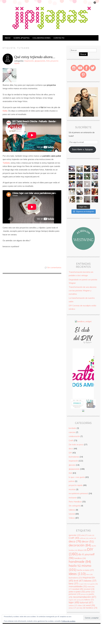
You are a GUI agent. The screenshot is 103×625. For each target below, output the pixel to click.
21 (7, 57)
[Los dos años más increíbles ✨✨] (87, 191)
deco (71, 448)
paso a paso (77, 591)
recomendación (84, 596)
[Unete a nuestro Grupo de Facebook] (83, 347)
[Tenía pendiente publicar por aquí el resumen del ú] (72, 176)
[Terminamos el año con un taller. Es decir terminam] (79, 191)
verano (73, 605)
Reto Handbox (75, 501)
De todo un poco (76, 444)
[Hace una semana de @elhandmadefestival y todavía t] (87, 169)
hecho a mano (85, 570)
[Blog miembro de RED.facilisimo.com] (83, 411)
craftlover (84, 538)
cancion (72, 432)
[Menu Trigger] (95, 3)
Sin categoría (74, 505)
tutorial (72, 514)
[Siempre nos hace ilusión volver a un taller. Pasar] (95, 184)
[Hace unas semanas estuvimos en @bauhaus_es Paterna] (72, 169)
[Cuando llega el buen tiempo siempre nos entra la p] (79, 169)
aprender (75, 535)
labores (90, 580)
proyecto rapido (76, 485)
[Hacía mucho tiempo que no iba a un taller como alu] (72, 191)
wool (90, 605)
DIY (70, 453)
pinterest (75, 594)
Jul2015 (7, 60)
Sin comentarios (54, 267)
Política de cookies (68, 621)
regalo (72, 600)
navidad (77, 589)
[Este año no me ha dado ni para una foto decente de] (95, 191)
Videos (72, 518)
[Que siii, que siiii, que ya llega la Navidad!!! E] (87, 199)
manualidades (78, 586)
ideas (77, 574)
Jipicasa (72, 465)
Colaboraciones (41, 38)
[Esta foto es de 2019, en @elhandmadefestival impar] (95, 169)
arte (84, 535)
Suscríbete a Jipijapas (82, 149)
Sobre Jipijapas (21, 38)
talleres (72, 510)
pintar (90, 592)
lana (73, 583)
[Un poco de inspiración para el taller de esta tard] (79, 184)
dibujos (82, 550)
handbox (80, 558)
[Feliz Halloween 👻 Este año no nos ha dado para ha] (95, 199)
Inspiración (29, 61)
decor (88, 541)
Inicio (7, 38)
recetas (72, 489)
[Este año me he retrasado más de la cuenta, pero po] (72, 199)
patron (71, 481)
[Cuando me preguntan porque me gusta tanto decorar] (87, 176)
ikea (89, 574)
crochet (92, 538)
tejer (74, 602)
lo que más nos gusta (88, 584)
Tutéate (6, 163)
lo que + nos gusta (77, 477)
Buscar (83, 54)
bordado (72, 428)
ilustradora (75, 577)
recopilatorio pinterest (78, 493)
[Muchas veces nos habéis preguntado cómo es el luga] (87, 184)
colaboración (74, 436)
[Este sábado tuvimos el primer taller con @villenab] (79, 176)
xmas (72, 608)
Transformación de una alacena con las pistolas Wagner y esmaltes (82, 290)
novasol (89, 589)
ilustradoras (74, 457)
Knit (48, 61)
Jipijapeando (40, 61)
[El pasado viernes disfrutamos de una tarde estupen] (72, 184)
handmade (80, 561)
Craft (71, 440)
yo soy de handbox (87, 608)
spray (80, 600)
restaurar (73, 497)
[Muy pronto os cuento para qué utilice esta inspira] (95, 176)
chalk (91, 535)
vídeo (81, 605)
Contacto (59, 38)
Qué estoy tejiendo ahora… (34, 57)
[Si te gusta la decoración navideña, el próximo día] (79, 199)
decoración (80, 545)
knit (79, 580)
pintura (85, 594)
